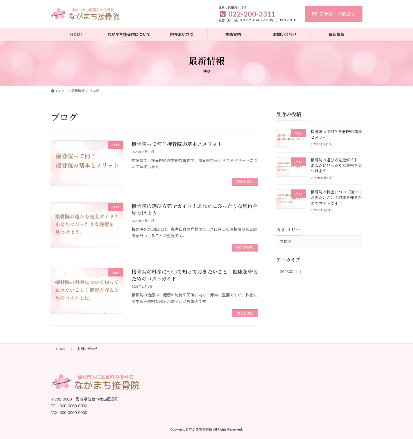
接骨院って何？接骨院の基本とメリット (176, 143)
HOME (61, 349)
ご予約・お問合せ (337, 13)
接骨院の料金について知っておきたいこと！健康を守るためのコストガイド (194, 275)
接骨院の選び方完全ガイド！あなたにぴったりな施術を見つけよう (194, 209)
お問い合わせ (87, 349)
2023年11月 (290, 271)
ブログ (286, 241)
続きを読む (245, 182)
